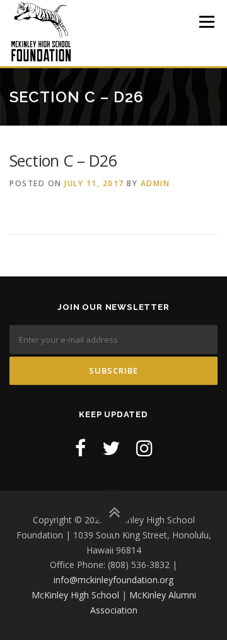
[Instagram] (144, 448)
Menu (205, 21)
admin (155, 183)
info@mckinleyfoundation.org (113, 580)
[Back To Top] (113, 512)
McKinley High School (75, 595)
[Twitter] (111, 448)
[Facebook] (80, 448)
